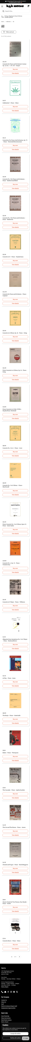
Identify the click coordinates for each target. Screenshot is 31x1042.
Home (2, 21)
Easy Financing (5, 1016)
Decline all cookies (15, 1038)
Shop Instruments (6, 1018)
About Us (3, 1002)
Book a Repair (4, 986)
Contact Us (4, 1000)
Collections (8, 21)
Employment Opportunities (8, 1008)
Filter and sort (10, 32)
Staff (2, 1004)
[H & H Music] (15, 6)
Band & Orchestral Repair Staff (9, 1006)
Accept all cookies (15, 1033)
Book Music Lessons (6, 1020)
